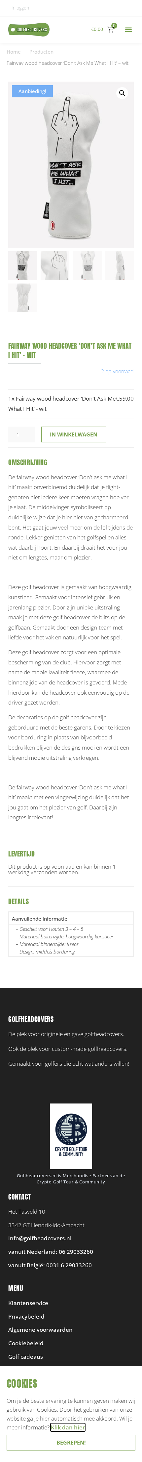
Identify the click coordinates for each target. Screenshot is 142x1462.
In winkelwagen (73, 434)
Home (14, 51)
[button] (128, 29)
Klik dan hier (68, 1427)
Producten (41, 51)
